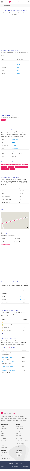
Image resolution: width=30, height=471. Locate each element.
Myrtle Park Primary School (8, 370)
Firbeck (12, 168)
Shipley (14, 145)
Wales (17, 446)
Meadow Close (24, 166)
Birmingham (4, 428)
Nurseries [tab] (4, 347)
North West (15, 148)
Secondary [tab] (13, 347)
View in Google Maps (6, 244)
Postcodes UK (4, 452)
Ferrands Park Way (5, 168)
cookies (27, 470)
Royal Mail (18, 452)
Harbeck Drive (11, 166)
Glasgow (3, 431)
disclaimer (23, 470)
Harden (19, 64)
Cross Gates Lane (17, 164)
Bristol (2, 442)
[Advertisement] (15, 32)
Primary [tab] (8, 347)
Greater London (19, 430)
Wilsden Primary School (7, 361)
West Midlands (19, 438)
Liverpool (3, 437)
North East (18, 431)
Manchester (4, 440)
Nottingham (4, 447)
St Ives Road (4, 164)
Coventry (3, 445)
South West (18, 437)
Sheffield (3, 433)
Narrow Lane (4, 166)
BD (18, 70)
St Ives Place (10, 164)
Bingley (19, 67)
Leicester (3, 443)
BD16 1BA (4, 120)
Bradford (3, 435)
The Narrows (24, 164)
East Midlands (19, 426)
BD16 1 (19, 76)
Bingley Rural (15, 139)
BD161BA (19, 62)
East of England (19, 428)
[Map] (15, 220)
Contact (3, 455)
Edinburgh (3, 438)
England (14, 151)
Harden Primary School (7, 357)
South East (18, 435)
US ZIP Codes (19, 455)
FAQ (2, 454)
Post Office (18, 454)
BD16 (18, 73)
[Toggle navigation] (2, 2)
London (3, 426)
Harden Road (17, 166)
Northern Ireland (20, 443)
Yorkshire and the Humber (22, 440)
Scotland (18, 445)
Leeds (2, 430)
